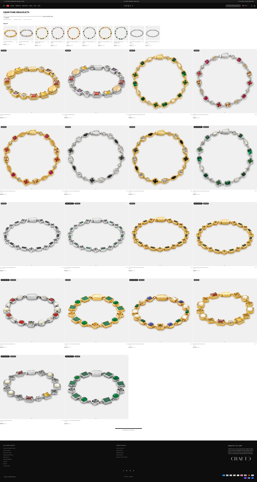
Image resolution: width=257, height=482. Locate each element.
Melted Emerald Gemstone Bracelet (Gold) (39, 42)
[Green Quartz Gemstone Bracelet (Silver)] (96, 387)
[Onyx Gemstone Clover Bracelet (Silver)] (32, 234)
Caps (39, 5)
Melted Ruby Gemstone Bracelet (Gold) (72, 42)
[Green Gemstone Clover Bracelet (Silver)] (96, 234)
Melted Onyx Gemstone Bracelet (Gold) (104, 42)
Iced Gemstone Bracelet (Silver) (6, 420)
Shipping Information (8, 454)
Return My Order (7, 452)
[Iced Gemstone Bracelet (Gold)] (255, 280)
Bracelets (25, 5)
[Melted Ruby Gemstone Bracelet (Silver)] (255, 51)
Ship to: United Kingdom (10, 476)
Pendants (18, 5)
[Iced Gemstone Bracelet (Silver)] (32, 387)
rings (52, 16)
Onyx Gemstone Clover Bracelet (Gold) (136, 267)
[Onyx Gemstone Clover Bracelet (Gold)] (161, 234)
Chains (12, 5)
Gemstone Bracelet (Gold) (8, 41)
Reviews (5, 461)
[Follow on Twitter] (126, 470)
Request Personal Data (121, 457)
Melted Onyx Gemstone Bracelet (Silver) (88, 42)
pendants (7, 17)
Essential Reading (7, 459)
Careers (5, 463)
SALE (8, 5)
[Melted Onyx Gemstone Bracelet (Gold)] (161, 157)
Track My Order (6, 450)
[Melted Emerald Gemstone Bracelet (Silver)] (255, 127)
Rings (30, 5)
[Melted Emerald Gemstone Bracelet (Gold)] (161, 81)
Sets (35, 5)
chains (44, 16)
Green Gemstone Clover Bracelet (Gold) (200, 267)
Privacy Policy (6, 466)
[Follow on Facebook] (123, 470)
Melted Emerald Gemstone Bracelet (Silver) (118, 42)
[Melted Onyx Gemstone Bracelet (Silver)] (96, 157)
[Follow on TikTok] (133, 470)
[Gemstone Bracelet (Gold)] (32, 81)
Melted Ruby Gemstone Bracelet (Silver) (56, 42)
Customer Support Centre (9, 448)
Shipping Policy (119, 452)
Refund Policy (119, 454)
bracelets (48, 16)
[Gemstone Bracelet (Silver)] (96, 81)
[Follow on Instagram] (130, 470)
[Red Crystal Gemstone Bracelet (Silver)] (32, 310)
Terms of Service (120, 448)
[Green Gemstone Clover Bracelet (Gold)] (255, 204)
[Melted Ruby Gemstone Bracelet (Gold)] (32, 157)
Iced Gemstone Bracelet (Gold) (199, 343)
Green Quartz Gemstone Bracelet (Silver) (72, 420)
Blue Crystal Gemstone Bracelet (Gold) (136, 343)
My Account (6, 457)
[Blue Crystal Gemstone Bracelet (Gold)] (161, 310)
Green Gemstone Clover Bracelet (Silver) (151, 42)
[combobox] (234, 5)
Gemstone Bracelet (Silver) (24, 41)
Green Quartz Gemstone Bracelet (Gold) (72, 343)
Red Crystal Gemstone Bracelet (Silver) (7, 343)
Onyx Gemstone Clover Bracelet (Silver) (135, 42)
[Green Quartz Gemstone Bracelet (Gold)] (96, 310)
